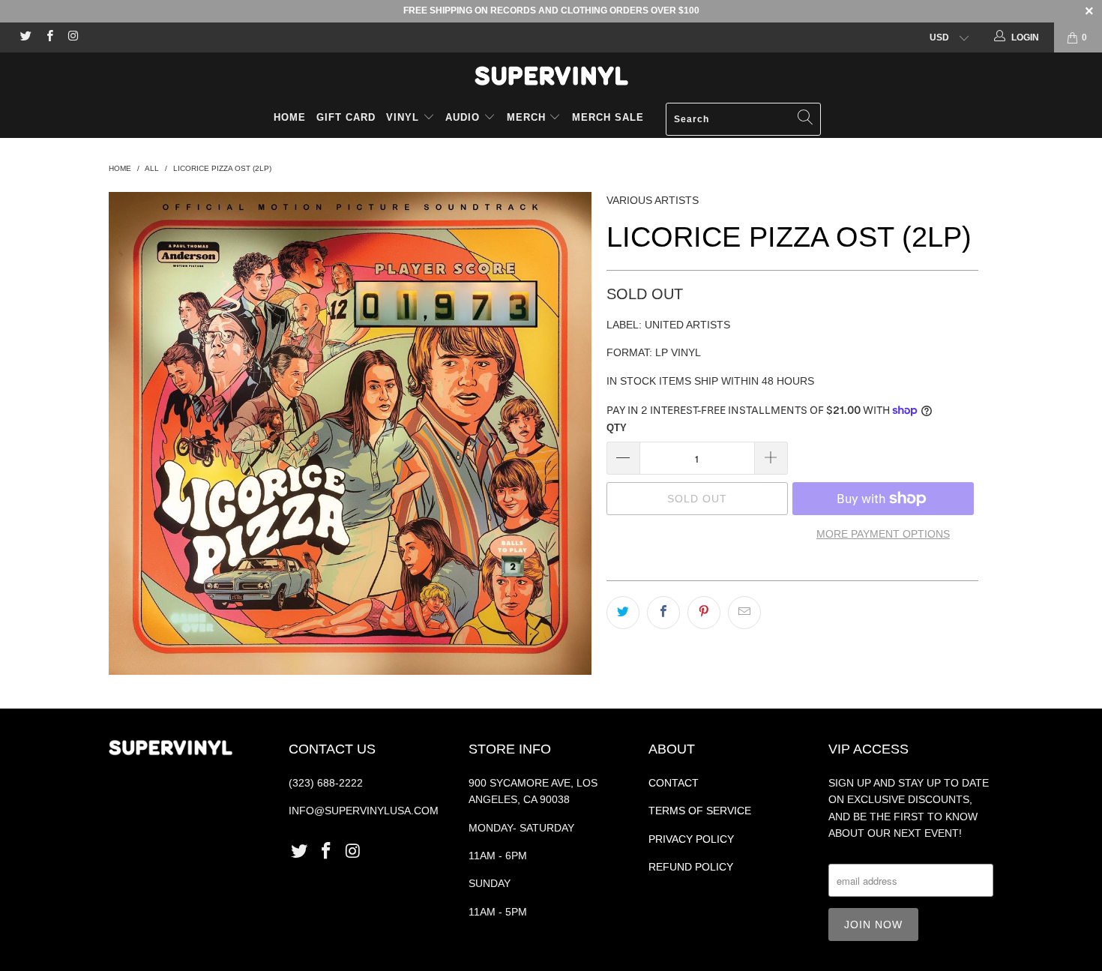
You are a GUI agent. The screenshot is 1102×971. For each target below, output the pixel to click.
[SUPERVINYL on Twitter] (25, 37)
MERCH (526, 117)
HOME (290, 117)
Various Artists (652, 200)
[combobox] (743, 119)
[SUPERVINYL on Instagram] (72, 37)
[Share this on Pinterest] (703, 612)
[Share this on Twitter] (622, 612)
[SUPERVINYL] (551, 75)
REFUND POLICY (690, 867)
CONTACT (673, 783)
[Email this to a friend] (744, 612)
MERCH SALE (608, 117)
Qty (616, 427)
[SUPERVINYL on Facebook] (48, 37)
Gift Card (346, 117)
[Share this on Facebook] (663, 612)
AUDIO (464, 117)
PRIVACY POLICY (691, 839)
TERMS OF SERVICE (699, 811)
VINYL (404, 117)
